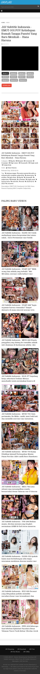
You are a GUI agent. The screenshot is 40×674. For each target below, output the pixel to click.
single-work (31, 179)
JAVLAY (6, 2)
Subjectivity (7, 165)
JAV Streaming (9, 649)
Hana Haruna (12, 168)
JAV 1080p (26, 651)
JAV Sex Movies (15, 651)
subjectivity (5, 179)
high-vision (12, 177)
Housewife (24, 163)
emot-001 (15, 181)
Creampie (4, 163)
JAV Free (32, 649)
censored (10, 183)
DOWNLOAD (6, 85)
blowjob (13, 179)
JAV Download (21, 649)
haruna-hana (5, 181)
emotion (4, 177)
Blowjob (20, 161)
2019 (3, 183)
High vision (14, 163)
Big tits (12, 161)
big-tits (21, 177)
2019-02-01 (30, 181)
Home (3, 22)
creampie (22, 179)
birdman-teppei (12, 173)
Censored (28, 161)
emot (22, 181)
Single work (34, 163)
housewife (29, 177)
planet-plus (30, 175)
